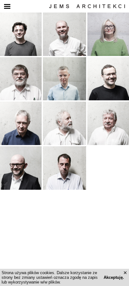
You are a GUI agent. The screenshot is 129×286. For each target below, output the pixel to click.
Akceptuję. (114, 277)
